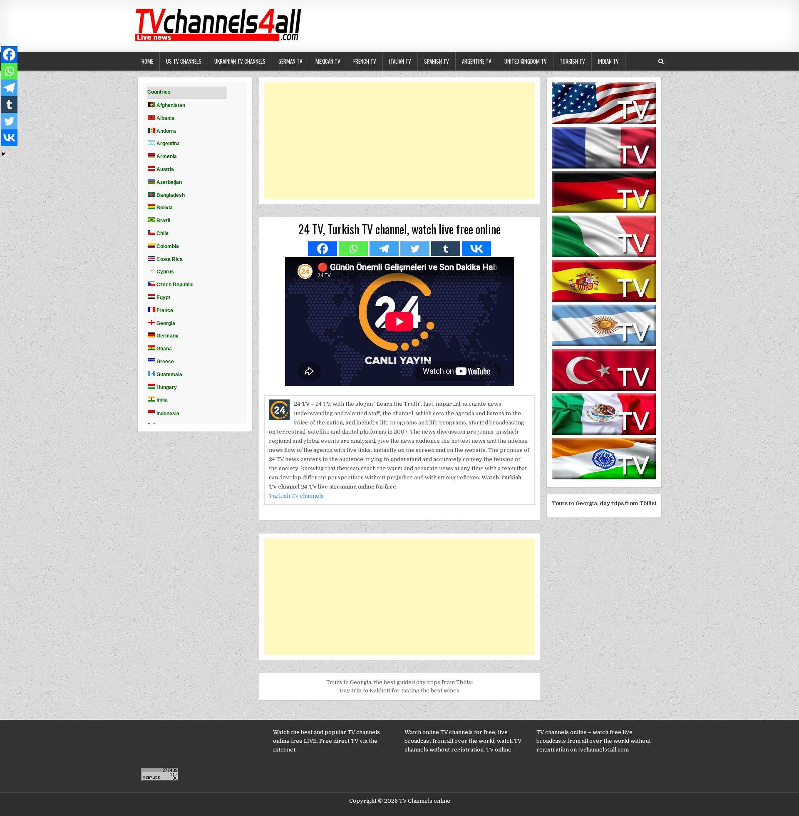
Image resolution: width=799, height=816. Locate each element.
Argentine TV (476, 61)
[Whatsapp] (353, 248)
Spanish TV (436, 61)
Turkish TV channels (296, 496)
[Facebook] (322, 248)
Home (147, 61)
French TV (364, 61)
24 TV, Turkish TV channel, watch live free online (399, 229)
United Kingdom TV (525, 61)
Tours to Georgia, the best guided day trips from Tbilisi (399, 682)
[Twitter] (414, 248)
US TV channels (183, 61)
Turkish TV (572, 61)
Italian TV (400, 61)
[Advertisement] (399, 140)
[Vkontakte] (476, 248)
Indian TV (608, 61)
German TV (290, 61)
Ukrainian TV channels (240, 61)
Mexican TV (327, 61)
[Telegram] (384, 248)
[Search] (661, 61)
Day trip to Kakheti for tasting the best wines (399, 690)
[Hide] (3, 154)
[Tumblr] (445, 248)
